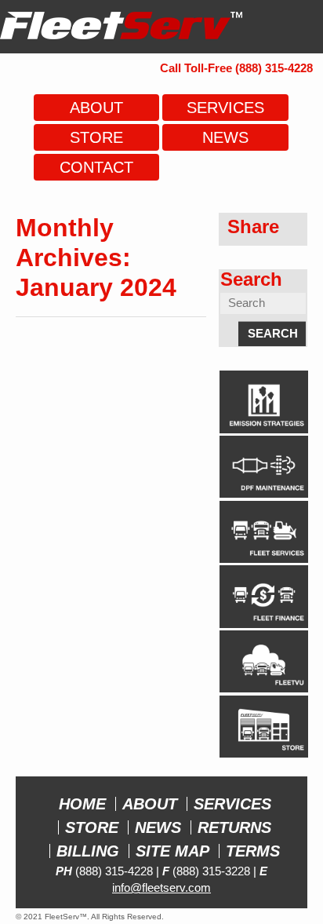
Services (232, 804)
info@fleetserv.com (161, 887)
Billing (87, 851)
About (149, 804)
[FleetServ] (121, 30)
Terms (253, 851)
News (158, 827)
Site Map (172, 851)
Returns (234, 827)
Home (82, 804)
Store (91, 827)
